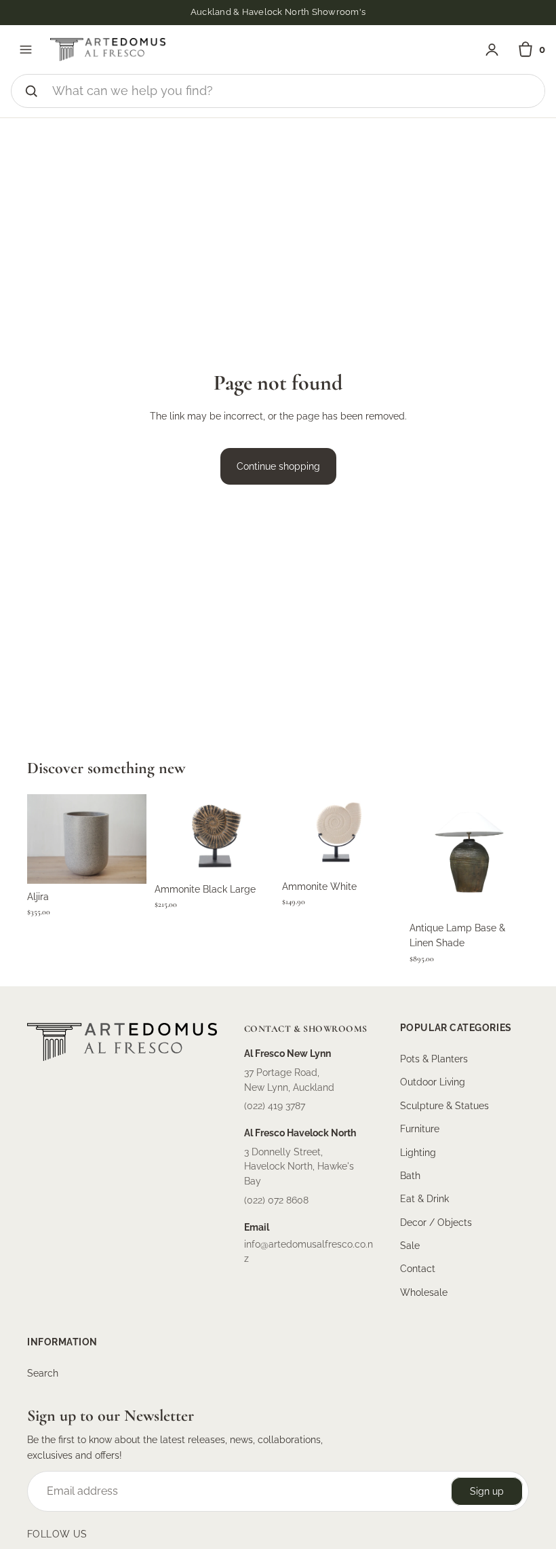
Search (42, 1373)
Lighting (418, 1151)
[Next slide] (259, 835)
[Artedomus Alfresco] (107, 49)
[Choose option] (125, 863)
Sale (410, 1245)
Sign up (487, 1490)
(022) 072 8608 (276, 1199)
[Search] (31, 91)
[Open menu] (26, 49)
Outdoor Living (432, 1082)
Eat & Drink (424, 1198)
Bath (410, 1175)
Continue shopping (278, 466)
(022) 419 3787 (274, 1105)
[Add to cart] (253, 855)
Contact (417, 1268)
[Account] (491, 49)
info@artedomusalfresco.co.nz (308, 1250)
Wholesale (424, 1291)
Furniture (419, 1128)
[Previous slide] (169, 835)
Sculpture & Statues (444, 1105)
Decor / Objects (436, 1221)
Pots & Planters (434, 1058)
